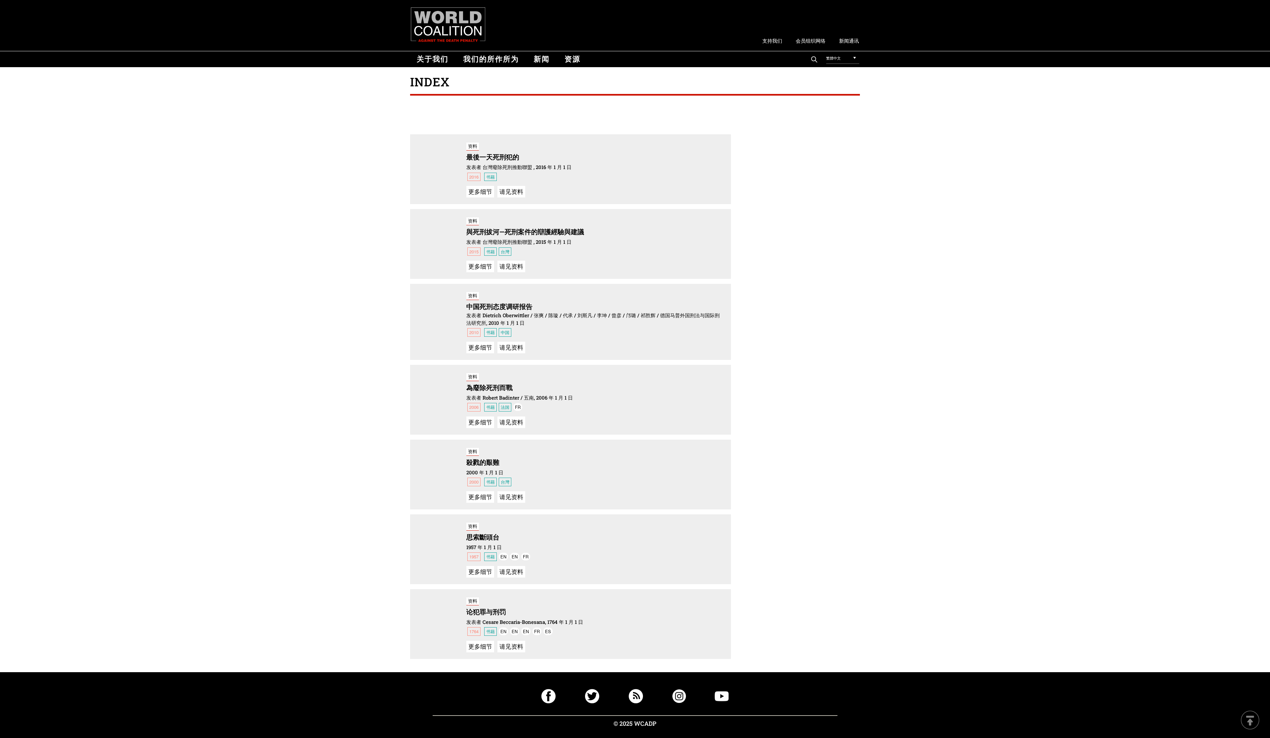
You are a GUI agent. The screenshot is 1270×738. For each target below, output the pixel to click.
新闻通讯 (849, 40)
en (503, 556)
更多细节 (480, 191)
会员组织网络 (811, 40)
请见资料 (511, 191)
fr (518, 407)
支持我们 (772, 40)
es (548, 631)
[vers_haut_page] (1250, 720)
